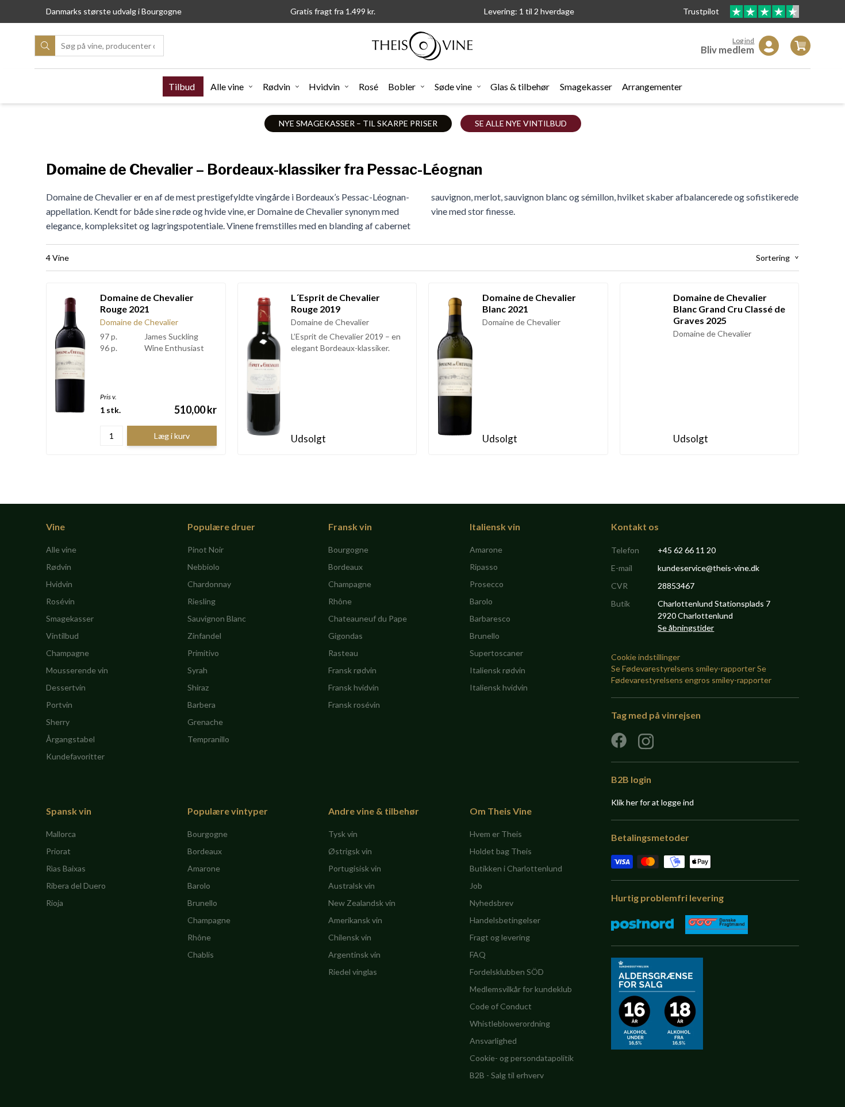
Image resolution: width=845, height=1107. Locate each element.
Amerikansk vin (355, 920)
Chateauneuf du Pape (367, 618)
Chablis (200, 954)
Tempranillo (208, 739)
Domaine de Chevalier (139, 322)
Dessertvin (66, 687)
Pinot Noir (205, 549)
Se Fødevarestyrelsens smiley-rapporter (683, 668)
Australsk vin (351, 885)
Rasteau (343, 653)
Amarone (486, 549)
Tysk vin (343, 834)
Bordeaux (345, 567)
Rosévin (60, 601)
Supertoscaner (496, 653)
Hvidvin (324, 86)
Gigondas (345, 636)
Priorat (58, 851)
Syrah (197, 670)
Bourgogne (348, 549)
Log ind (743, 40)
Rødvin (276, 86)
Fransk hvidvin (353, 687)
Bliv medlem (727, 50)
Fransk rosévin (354, 704)
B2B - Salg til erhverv (507, 1075)
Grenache (205, 722)
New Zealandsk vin (361, 903)
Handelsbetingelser (505, 920)
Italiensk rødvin (497, 670)
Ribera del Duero (76, 885)
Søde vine (453, 86)
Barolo (481, 601)
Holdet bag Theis (501, 851)
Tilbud (181, 86)
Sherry (58, 722)
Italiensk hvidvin (499, 687)
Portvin (59, 704)
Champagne (67, 653)
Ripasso (484, 567)
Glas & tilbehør (520, 86)
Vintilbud (62, 636)
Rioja (54, 903)
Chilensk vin (349, 937)
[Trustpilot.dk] (764, 11)
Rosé (368, 86)
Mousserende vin (77, 670)
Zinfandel (204, 636)
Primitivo (203, 653)
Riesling (201, 601)
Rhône (340, 601)
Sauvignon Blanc (216, 618)
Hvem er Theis (496, 834)
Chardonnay (209, 584)
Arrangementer (652, 86)
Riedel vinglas (352, 972)
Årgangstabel (70, 739)
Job (476, 885)
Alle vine (227, 86)
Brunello (485, 636)
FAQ (478, 954)
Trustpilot (702, 11)
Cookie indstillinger (645, 657)
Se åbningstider (686, 627)
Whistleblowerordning (510, 1023)
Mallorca (61, 834)
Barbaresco (490, 618)
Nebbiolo (203, 567)
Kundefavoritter (75, 756)
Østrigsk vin (350, 851)
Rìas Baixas (66, 868)
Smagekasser (586, 86)
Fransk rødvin (352, 670)
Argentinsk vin (354, 954)
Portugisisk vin (354, 868)
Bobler (402, 86)
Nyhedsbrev (491, 903)
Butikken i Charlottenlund (516, 868)
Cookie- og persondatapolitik (522, 1058)
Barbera (201, 704)
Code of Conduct (501, 1006)
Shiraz (198, 687)
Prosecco (487, 584)
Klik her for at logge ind (652, 802)
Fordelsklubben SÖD (507, 972)
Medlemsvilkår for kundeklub (521, 989)
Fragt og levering (500, 937)
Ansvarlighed (493, 1041)
